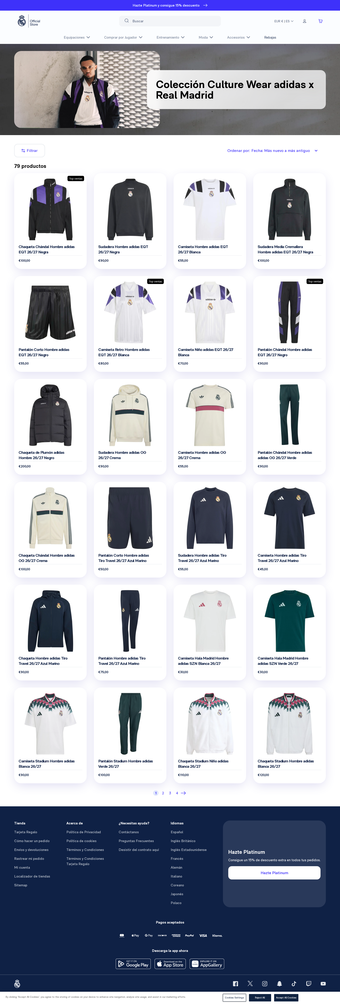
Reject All (260, 997)
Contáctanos (129, 832)
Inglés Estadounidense (189, 850)
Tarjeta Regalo (25, 832)
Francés (177, 858)
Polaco (176, 903)
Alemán (176, 867)
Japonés (177, 894)
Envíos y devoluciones (31, 850)
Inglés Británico (183, 841)
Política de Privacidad (83, 832)
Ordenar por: (268, 150)
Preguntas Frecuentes (136, 841)
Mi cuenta (22, 867)
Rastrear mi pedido (29, 858)
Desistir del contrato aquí (139, 850)
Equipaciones (74, 37)
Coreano (177, 885)
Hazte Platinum (274, 872)
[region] (170, 998)
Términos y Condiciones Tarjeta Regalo (85, 861)
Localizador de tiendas (32, 876)
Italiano (176, 876)
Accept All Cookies (286, 997)
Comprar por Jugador (120, 37)
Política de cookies (81, 841)
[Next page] (184, 793)
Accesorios (236, 37)
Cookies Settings (234, 997)
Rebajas (270, 37)
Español (177, 832)
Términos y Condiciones (85, 850)
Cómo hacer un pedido (32, 841)
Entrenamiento (168, 37)
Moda (203, 37)
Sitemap (20, 885)
